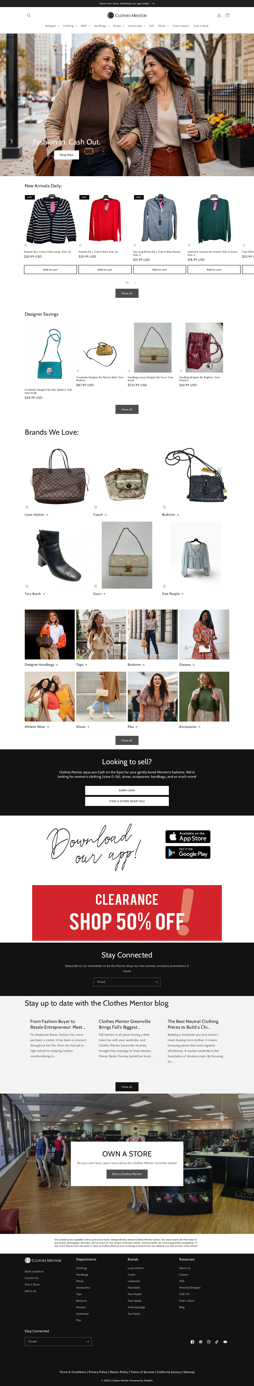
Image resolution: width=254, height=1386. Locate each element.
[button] (29, 15)
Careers (183, 1274)
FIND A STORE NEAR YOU (127, 801)
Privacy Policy (98, 1372)
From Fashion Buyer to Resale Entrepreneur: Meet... (58, 1024)
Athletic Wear (35, 727)
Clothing (81, 1268)
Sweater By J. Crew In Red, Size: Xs (98, 251)
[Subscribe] (156, 982)
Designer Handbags (39, 665)
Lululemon (134, 1281)
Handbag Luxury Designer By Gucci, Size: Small (151, 379)
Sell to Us (30, 1291)
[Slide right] (135, 283)
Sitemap (188, 1372)
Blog (181, 1307)
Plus (131, 727)
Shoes (81, 727)
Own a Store (32, 1284)
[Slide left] (119, 283)
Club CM (184, 1294)
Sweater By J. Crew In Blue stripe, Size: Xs (47, 251)
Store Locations (34, 1271)
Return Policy (119, 1372)
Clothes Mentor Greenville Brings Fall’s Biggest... (124, 1024)
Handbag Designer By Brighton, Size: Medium (199, 379)
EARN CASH (127, 790)
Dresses (185, 665)
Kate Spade (135, 1300)
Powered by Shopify (141, 1380)
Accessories (188, 727)
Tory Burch (33, 594)
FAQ (181, 1281)
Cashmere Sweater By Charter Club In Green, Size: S (213, 253)
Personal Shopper (190, 1287)
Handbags (82, 1274)
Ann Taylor (134, 1313)
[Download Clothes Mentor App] (127, 872)
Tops (79, 665)
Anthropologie (136, 1307)
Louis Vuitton (34, 515)
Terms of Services (143, 1372)
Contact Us (31, 1278)
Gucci (97, 594)
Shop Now (66, 155)
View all (127, 293)
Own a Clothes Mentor (127, 1174)
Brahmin (168, 515)
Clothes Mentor (120, 1380)
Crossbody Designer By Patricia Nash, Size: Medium (100, 379)
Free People (171, 594)
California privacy (169, 1372)
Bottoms (134, 665)
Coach (98, 515)
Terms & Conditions (73, 1372)
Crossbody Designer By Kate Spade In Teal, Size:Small (49, 391)
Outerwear (82, 1313)
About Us (185, 1268)
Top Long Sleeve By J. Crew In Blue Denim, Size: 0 (157, 253)
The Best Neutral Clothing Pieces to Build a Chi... (193, 1024)
